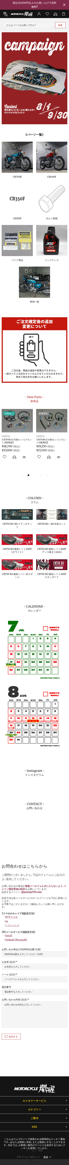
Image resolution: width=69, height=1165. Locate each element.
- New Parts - (34, 399)
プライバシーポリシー (28, 1156)
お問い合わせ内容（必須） (14, 999)
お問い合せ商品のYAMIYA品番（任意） (21, 949)
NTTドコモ (11, 916)
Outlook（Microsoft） (16, 939)
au (6, 921)
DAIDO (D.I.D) (44, 436)
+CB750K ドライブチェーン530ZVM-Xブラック (51, 441)
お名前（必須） (9, 961)
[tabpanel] (34, 78)
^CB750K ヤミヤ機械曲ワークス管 (17, 441)
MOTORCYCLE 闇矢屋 (22, 14)
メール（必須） (9, 974)
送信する (13, 1036)
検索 (60, 25)
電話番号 (6, 987)
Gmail (8, 935)
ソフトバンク (12, 925)
